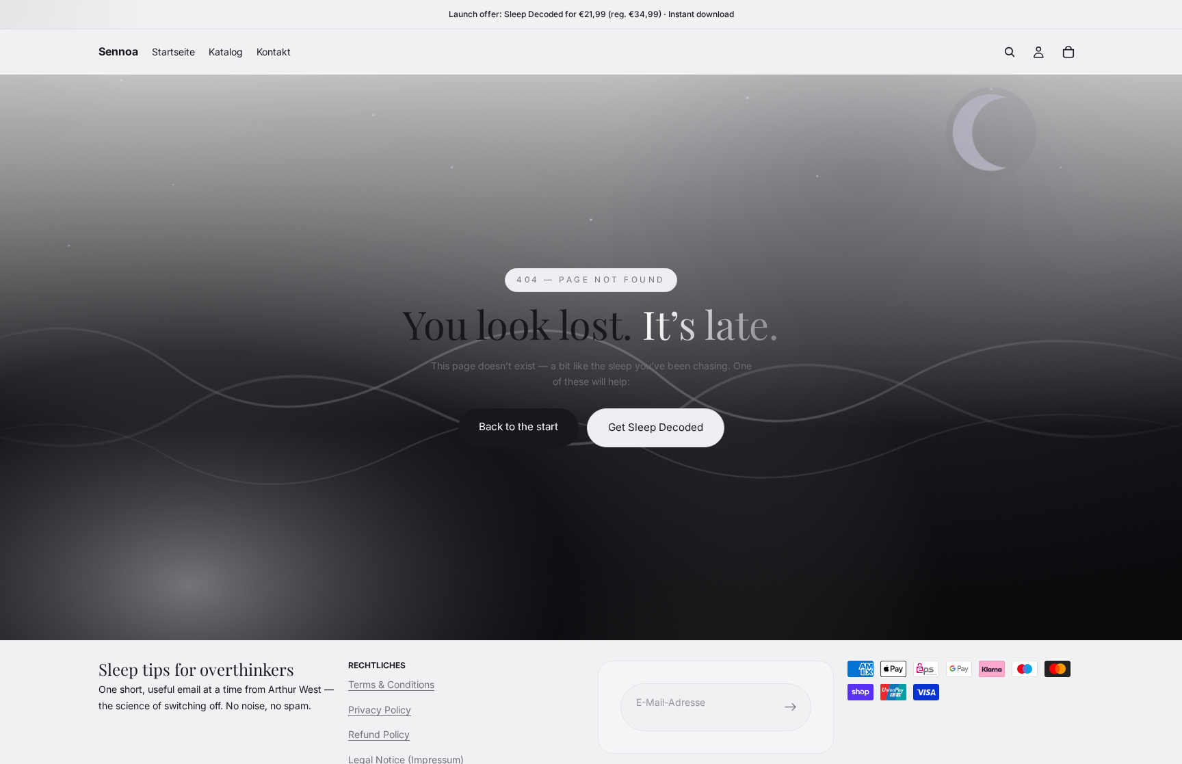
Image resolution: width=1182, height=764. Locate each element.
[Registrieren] (790, 707)
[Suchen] (1010, 52)
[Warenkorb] (1068, 52)
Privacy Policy (379, 709)
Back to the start (518, 426)
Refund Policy (379, 734)
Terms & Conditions (391, 684)
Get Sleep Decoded (655, 427)
